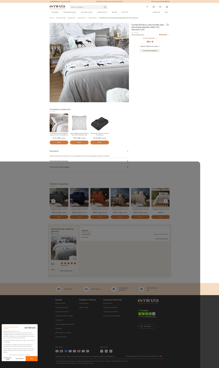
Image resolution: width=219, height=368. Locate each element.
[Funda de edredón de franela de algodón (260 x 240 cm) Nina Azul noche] (79, 197)
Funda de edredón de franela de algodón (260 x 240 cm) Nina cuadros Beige (160, 209)
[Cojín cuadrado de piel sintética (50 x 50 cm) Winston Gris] (79, 123)
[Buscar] (105, 7)
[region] (109, 18)
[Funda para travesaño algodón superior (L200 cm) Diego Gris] (59, 123)
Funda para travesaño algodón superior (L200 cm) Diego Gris (59, 134)
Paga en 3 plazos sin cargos (149, 46)
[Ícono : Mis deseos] (168, 25)
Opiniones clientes (60, 337)
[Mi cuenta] (154, 7)
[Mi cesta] (167, 7)
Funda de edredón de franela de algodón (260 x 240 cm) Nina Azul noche (79, 209)
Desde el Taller (83, 307)
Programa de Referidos (110, 307)
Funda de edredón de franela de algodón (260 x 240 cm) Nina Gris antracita (58, 209)
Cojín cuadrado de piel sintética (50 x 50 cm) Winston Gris (79, 134)
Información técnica (137, 34)
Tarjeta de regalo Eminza (110, 311)
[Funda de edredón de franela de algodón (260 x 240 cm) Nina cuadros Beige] (160, 197)
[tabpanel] (94, 12)
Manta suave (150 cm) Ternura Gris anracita (100, 134)
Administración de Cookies (63, 332)
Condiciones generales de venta (64, 324)
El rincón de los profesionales (111, 316)
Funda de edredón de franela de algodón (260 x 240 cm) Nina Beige (140, 209)
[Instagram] (111, 351)
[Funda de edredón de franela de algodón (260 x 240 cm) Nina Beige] (140, 197)
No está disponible (149, 38)
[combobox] (67, 270)
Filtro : (53, 270)
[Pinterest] (101, 351)
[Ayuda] (147, 7)
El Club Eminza (107, 303)
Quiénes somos (84, 303)
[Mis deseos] (160, 7)
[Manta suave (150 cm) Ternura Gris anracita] (99, 123)
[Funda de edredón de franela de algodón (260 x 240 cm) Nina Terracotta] (99, 197)
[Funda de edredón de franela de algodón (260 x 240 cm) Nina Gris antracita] (59, 197)
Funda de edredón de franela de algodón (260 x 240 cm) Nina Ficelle (120, 209)
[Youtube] (106, 351)
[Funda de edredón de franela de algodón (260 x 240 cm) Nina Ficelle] (120, 197)
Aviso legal (58, 328)
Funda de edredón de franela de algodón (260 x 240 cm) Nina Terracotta (99, 209)
